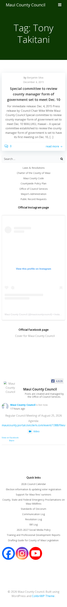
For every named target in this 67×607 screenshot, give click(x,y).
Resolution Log (33, 519)
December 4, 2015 (33, 82)
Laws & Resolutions (34, 167)
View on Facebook (10, 437)
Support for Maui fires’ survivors (33, 494)
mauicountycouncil (41, 314)
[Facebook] (8, 553)
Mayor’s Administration (33, 194)
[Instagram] (22, 553)
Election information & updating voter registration (33, 489)
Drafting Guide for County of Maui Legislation (33, 540)
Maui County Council (25, 5)
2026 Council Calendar (33, 484)
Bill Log (33, 524)
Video (36, 431)
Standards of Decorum (33, 508)
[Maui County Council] (10, 387)
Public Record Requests (33, 199)
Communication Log (33, 514)
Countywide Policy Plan (33, 183)
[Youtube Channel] (35, 553)
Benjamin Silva (35, 77)
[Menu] (60, 5)
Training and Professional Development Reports (33, 535)
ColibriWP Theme (43, 596)
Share (11, 440)
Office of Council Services (33, 188)
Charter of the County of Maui (33, 173)
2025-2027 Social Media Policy (34, 529)
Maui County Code (33, 178)
